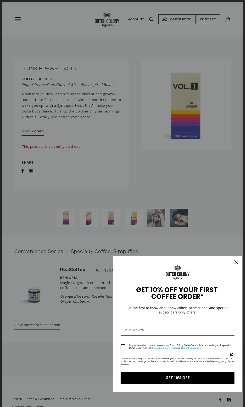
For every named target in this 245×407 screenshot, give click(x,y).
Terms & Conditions (190, 347)
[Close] (236, 262)
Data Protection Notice (165, 347)
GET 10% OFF (178, 377)
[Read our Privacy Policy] (231, 354)
